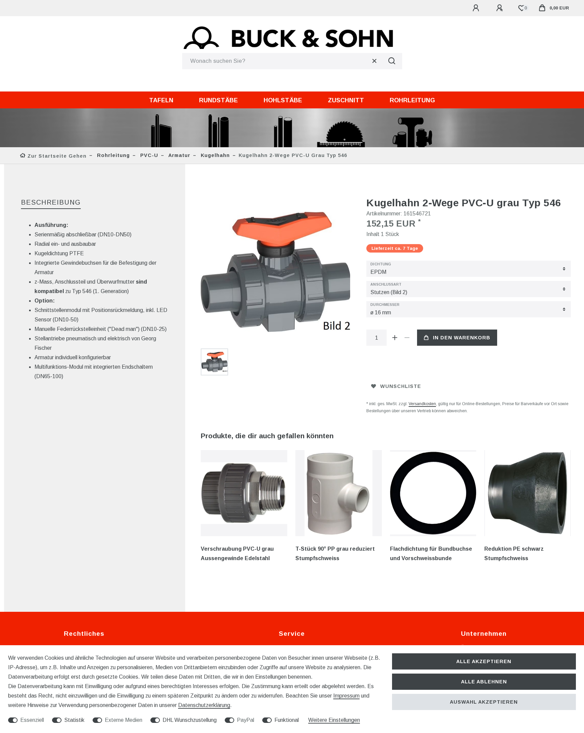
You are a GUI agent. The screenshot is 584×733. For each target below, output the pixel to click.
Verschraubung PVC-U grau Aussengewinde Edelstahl (237, 553)
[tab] (51, 203)
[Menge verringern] (407, 338)
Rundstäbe (218, 100)
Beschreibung (51, 202)
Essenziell (32, 720)
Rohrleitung (412, 100)
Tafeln (161, 100)
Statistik (74, 720)
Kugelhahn (214, 155)
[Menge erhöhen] (395, 338)
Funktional (286, 720)
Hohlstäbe (283, 100)
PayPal (245, 720)
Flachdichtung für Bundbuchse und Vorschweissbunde (431, 553)
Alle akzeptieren (483, 661)
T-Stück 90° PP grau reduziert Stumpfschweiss (335, 553)
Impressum (346, 696)
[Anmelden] (477, 8)
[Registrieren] (500, 8)
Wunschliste (400, 386)
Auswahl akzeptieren (484, 702)
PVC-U (148, 155)
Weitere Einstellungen (334, 720)
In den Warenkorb (461, 337)
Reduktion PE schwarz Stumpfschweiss (514, 553)
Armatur (178, 155)
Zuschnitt (346, 100)
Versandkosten (422, 403)
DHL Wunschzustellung (190, 720)
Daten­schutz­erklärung (204, 705)
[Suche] (392, 61)
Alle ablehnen (484, 681)
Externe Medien (123, 720)
